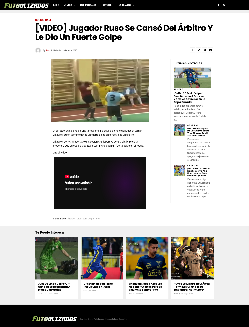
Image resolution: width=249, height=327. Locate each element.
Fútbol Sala (81, 219)
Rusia (97, 219)
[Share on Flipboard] (204, 50)
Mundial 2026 (125, 5)
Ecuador (107, 5)
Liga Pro (68, 5)
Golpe (91, 219)
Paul (48, 50)
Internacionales (87, 5)
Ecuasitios (123, 319)
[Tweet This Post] (198, 50)
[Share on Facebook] (192, 50)
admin (40, 294)
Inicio (56, 5)
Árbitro (71, 219)
